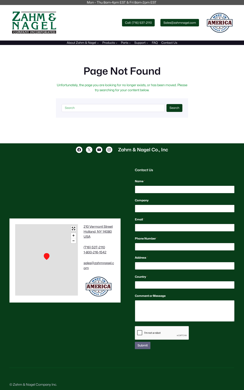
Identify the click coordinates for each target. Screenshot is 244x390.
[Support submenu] (147, 43)
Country (141, 276)
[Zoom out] (73, 240)
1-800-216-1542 (95, 252)
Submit (143, 345)
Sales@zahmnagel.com (179, 22)
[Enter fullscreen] (73, 228)
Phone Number (146, 238)
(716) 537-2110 (94, 247)
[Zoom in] (73, 235)
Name (140, 181)
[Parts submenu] (130, 43)
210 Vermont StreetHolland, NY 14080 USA (98, 231)
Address (141, 257)
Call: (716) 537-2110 (138, 22)
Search (174, 108)
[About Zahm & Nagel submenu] (98, 43)
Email (139, 219)
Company (142, 200)
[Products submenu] (116, 43)
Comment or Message (150, 296)
